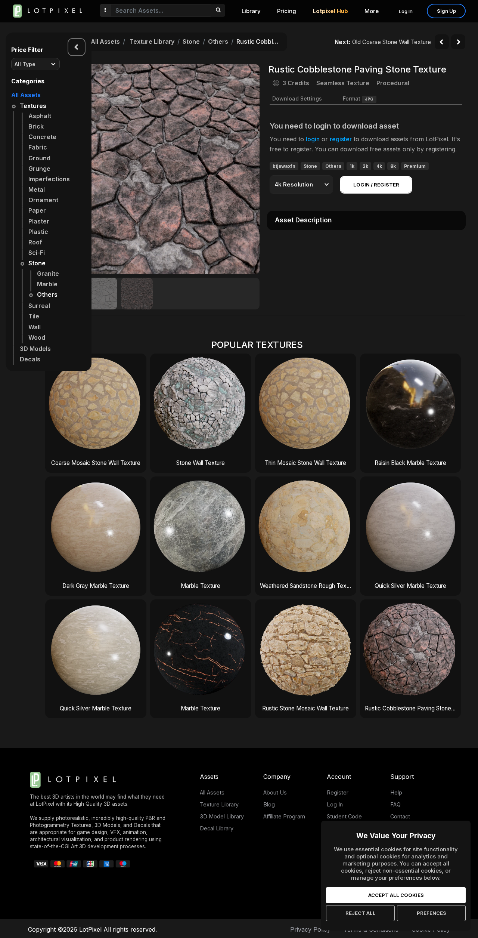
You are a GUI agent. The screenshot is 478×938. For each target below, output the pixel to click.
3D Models (35, 348)
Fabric (37, 147)
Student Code (344, 816)
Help (396, 792)
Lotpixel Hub (330, 11)
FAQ (395, 804)
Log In (406, 11)
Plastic (38, 231)
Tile (33, 316)
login (313, 139)
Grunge (39, 168)
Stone (37, 263)
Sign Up (446, 11)
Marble (47, 284)
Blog (269, 804)
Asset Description (303, 220)
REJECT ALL (360, 913)
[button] (250, 169)
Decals (30, 359)
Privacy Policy (310, 929)
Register (337, 792)
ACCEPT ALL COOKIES (396, 895)
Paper (37, 210)
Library (251, 11)
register (341, 139)
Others (47, 294)
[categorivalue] (218, 10)
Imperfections (49, 179)
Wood (36, 337)
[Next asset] (458, 41)
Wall (34, 327)
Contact (400, 816)
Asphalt (39, 116)
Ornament (43, 200)
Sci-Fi (36, 252)
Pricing (286, 11)
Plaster (38, 221)
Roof (35, 242)
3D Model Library (222, 816)
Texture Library (152, 41)
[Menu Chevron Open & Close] (77, 47)
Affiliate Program (284, 816)
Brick (36, 126)
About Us (275, 792)
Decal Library (216, 828)
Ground (39, 158)
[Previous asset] (442, 41)
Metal (36, 189)
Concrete (42, 137)
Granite (48, 273)
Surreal (39, 305)
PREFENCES (431, 913)
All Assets (26, 95)
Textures (33, 105)
